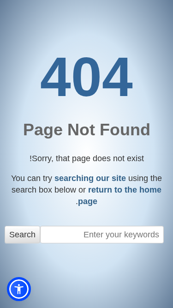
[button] (19, 289)
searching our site (90, 178)
